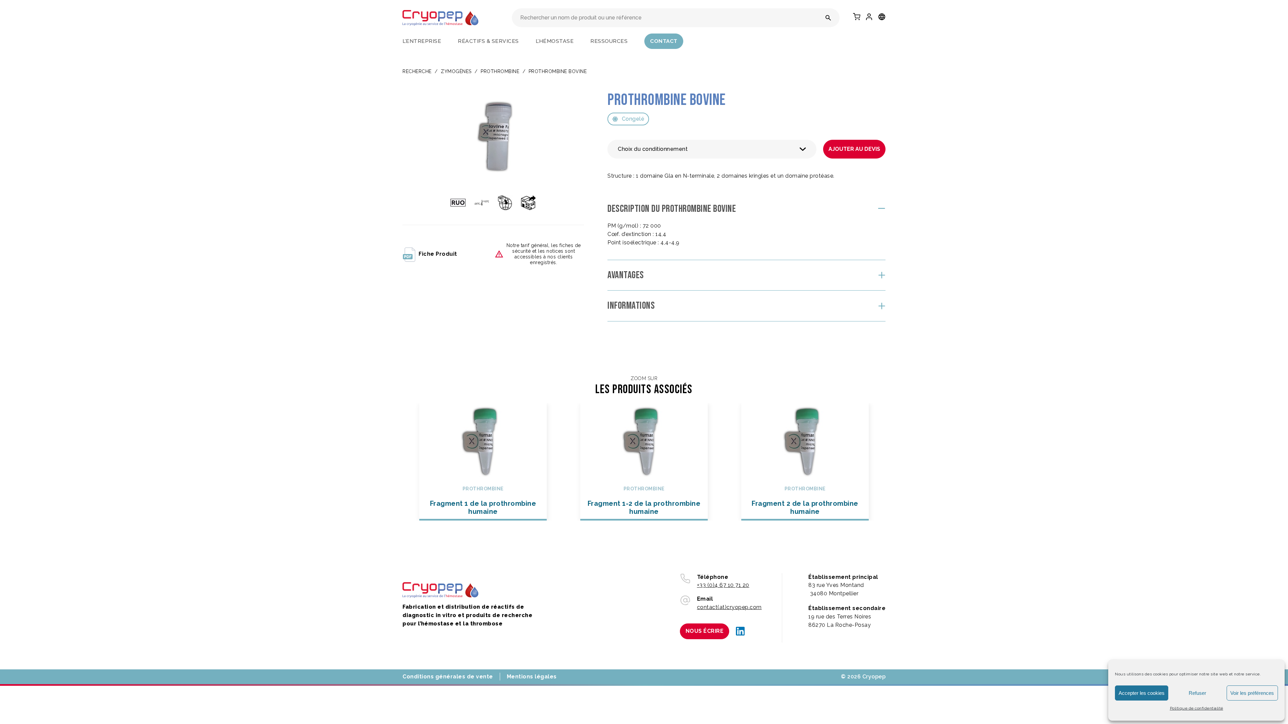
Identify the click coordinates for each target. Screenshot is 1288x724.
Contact (664, 41)
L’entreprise (421, 41)
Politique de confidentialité (1196, 708)
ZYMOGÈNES (456, 71)
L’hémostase (555, 41)
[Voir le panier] (856, 16)
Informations (631, 306)
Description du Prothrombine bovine (671, 209)
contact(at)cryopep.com (729, 607)
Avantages (625, 275)
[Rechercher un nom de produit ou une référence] (828, 17)
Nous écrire (705, 631)
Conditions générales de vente (447, 676)
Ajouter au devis (854, 149)
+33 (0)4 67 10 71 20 (723, 585)
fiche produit (438, 254)
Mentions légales (532, 676)
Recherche (417, 71)
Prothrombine (500, 71)
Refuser (1197, 693)
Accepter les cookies (1142, 693)
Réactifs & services (488, 41)
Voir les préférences (1252, 693)
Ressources (609, 41)
